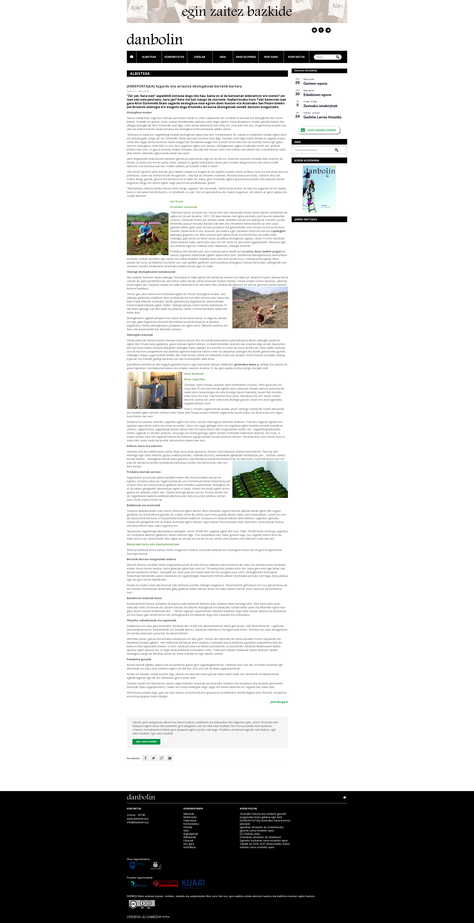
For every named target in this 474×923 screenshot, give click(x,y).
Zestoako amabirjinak (320, 105)
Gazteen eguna (315, 83)
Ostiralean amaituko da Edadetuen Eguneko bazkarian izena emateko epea (264, 838)
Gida (223, 57)
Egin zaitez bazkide (146, 741)
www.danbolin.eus (137, 818)
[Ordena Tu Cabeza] (143, 916)
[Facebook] (145, 758)
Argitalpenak (246, 57)
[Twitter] (153, 758)
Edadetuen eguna (317, 94)
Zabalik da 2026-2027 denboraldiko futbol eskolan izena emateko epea (265, 845)
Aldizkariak (189, 837)
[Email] (170, 758)
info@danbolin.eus (138, 822)
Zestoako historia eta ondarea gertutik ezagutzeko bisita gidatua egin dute (263, 815)
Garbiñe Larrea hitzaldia (322, 117)
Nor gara (271, 57)
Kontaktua (296, 57)
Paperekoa (189, 820)
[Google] (161, 758)
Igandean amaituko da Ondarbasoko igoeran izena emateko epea (262, 828)
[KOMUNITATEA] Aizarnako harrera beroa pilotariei (265, 822)
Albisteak (149, 57)
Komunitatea (174, 57)
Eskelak (199, 57)
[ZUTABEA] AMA (250, 834)
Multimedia (190, 817)
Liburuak (188, 840)
